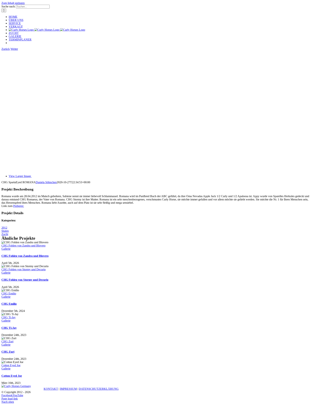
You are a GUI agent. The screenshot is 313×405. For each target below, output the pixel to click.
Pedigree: (18, 205)
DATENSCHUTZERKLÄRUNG (99, 388)
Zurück (5, 48)
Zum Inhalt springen (13, 3)
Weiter (14, 48)
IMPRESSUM (68, 388)
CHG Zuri (7, 341)
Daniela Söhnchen (46, 182)
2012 (4, 227)
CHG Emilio (8, 293)
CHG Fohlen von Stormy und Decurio (23, 269)
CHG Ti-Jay (8, 317)
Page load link (9, 398)
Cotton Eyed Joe (10, 365)
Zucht (4, 234)
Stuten (5, 230)
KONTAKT (51, 388)
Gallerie (6, 248)
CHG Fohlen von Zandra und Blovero (23, 245)
